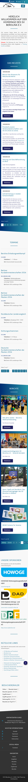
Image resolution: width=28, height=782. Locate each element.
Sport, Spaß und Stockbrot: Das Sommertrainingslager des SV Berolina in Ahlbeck (14, 491)
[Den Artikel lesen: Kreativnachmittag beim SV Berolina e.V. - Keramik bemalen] (14, 440)
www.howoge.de (5, 586)
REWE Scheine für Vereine (12, 525)
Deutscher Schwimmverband (11, 656)
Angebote (14, 759)
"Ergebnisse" (21, 140)
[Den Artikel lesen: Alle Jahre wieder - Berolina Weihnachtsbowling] (14, 404)
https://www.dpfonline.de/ (8, 627)
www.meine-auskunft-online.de (9, 607)
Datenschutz (15, 738)
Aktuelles (14, 761)
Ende (21, 224)
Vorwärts (15, 224)
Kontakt (12, 1)
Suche (19, 1)
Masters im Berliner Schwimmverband (14, 660)
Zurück (4, 371)
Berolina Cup (7, 653)
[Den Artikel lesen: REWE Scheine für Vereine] (14, 514)
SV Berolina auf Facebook (11, 651)
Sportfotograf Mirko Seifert (11, 670)
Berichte (14, 769)
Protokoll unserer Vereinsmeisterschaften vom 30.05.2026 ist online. (13, 128)
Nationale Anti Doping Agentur (12, 663)
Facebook (15, 747)
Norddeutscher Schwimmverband (13, 658)
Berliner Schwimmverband (11, 654)
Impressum (15, 733)
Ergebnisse (14, 766)
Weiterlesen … (8, 115)
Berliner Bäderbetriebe (10, 668)
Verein (14, 756)
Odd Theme (20, 777)
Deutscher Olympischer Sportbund (13, 666)
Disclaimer (15, 736)
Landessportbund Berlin (10, 664)
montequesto (14, 779)
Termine (14, 764)
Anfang (4, 542)
